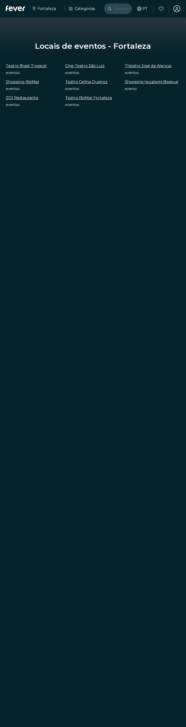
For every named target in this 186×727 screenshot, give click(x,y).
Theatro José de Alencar (148, 66)
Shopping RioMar (22, 82)
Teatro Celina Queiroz (86, 82)
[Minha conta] (176, 8)
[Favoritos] (161, 8)
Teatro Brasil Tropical (26, 66)
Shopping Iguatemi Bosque (151, 82)
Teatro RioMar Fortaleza (88, 98)
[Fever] (15, 8)
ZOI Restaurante (22, 98)
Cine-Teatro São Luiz (85, 66)
